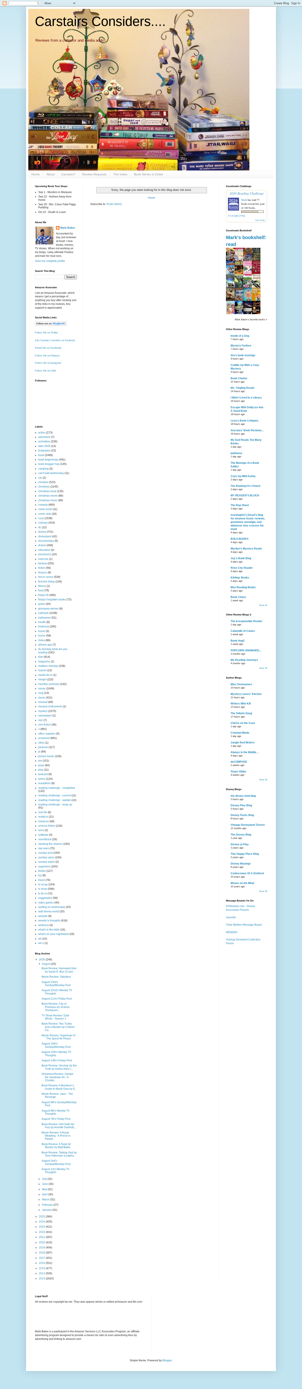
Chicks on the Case (243, 723)
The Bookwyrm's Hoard (245, 486)
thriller (42, 870)
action (42, 432)
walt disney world (48, 911)
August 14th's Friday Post (57, 1060)
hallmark (43, 613)
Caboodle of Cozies (243, 631)
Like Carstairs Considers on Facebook (55, 340)
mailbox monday (48, 665)
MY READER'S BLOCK (245, 495)
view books (260, 220)
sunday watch (46, 861)
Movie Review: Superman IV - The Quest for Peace (59, 1037)
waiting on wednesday (51, 907)
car (40, 477)
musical (43, 702)
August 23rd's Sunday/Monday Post (56, 984)
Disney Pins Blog (241, 805)
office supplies (46, 733)
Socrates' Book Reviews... (247, 430)
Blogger (167, 1360)
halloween (44, 617)
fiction (41, 567)
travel (41, 880)
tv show (42, 888)
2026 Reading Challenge (246, 193)
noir (40, 720)
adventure (44, 437)
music (41, 697)
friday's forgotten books (52, 599)
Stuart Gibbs (238, 771)
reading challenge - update (54, 800)
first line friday (46, 581)
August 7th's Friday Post (56, 1118)
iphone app (45, 644)
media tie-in (45, 675)
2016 (42, 1263)
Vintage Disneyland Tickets (248, 824)
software (43, 834)
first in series (45, 576)
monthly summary (48, 684)
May (45, 1189)
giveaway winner (48, 608)
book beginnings (48, 459)
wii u (41, 943)
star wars (43, 848)
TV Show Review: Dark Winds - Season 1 (55, 1017)
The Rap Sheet (240, 505)
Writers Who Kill (241, 703)
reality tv (43, 816)
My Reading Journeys (244, 660)
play (40, 769)
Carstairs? (68, 174)
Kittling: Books (240, 577)
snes (41, 830)
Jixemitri (231, 917)
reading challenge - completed (56, 787)
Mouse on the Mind (242, 883)
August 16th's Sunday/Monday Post (56, 1045)
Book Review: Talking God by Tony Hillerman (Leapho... (59, 1154)
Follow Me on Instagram (48, 362)
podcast (43, 774)
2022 (42, 1232)
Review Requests (94, 174)
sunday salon (46, 857)
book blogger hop (48, 464)
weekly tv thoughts (49, 920)
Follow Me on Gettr (45, 370)
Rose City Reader (242, 567)
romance (43, 821)
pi (39, 751)
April (45, 1194)
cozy (41, 518)
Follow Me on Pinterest (47, 355)
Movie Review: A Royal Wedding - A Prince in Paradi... (56, 1136)
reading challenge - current (54, 795)
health (42, 622)
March (46, 1199)
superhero (44, 866)
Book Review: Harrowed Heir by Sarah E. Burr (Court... (59, 970)
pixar (41, 765)
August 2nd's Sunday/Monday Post (56, 1162)
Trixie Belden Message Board (244, 924)
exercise (43, 559)
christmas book (47, 491)
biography (44, 450)
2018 (42, 1252)
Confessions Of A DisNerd (247, 873)
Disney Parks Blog (242, 815)
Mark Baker (67, 227)
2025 (42, 1216)
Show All (263, 605)
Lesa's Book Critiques (244, 420)
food (41, 590)
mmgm (42, 679)
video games (46, 902)
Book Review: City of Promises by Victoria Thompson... (55, 1007)
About (50, 174)
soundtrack (45, 839)
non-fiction (44, 724)
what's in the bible (49, 929)
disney (42, 531)
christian (43, 482)
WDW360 (231, 932)
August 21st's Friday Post (57, 998)
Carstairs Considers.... (100, 21)
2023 (42, 1226)
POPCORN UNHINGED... (246, 650)
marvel (42, 670)
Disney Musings (241, 863)
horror (42, 635)
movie (42, 688)
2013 (42, 1278)
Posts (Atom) (114, 204)
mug (41, 692)
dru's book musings (243, 355)
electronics (44, 554)
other (41, 742)
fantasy (42, 563)
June (45, 1184)
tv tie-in (42, 893)
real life (42, 812)
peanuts (43, 747)
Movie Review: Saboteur (56, 976)
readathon (44, 783)
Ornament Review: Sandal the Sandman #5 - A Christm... (57, 1077)
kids (40, 656)
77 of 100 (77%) (236, 216)
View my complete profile (50, 261)
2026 (42, 959)
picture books (46, 756)
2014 (42, 1273)
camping (43, 468)
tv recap (43, 884)
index (41, 640)
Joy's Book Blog (241, 558)
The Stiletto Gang (241, 713)
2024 (42, 1221)
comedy (43, 504)
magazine (44, 661)
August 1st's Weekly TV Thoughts (55, 1171)
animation (44, 441)
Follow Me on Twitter (46, 332)
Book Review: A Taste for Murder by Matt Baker (56, 1146)
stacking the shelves (50, 843)
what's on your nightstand (53, 934)
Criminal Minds (240, 732)
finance (42, 572)
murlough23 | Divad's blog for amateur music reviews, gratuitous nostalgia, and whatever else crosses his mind (248, 522)
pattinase (236, 453)
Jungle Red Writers (243, 742)
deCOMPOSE (239, 761)
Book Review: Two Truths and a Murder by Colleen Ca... (58, 1027)
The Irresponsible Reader (246, 621)
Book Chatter (239, 378)
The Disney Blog (241, 834)
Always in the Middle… (245, 752)
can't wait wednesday (51, 473)
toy (40, 875)
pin (40, 760)
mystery (43, 711)
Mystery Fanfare (241, 345)
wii (40, 938)
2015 (42, 1268)
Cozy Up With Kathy (243, 476)
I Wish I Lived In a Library (246, 397)
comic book (45, 509)
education (44, 549)
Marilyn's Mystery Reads (246, 548)
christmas (44, 486)
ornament (44, 738)
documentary (46, 540)
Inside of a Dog (240, 335)
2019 (42, 1247)
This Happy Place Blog (245, 853)
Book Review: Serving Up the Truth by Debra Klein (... (59, 1067)
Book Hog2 (238, 640)
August (46, 963)
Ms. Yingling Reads (242, 387)
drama (42, 545)
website (43, 916)
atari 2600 (44, 446)
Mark (244, 199)
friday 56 (43, 595)
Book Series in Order (148, 174)
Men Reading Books (243, 587)
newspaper (45, 715)
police (42, 778)
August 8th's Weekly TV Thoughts (56, 1112)
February (48, 1204)
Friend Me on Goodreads (48, 347)
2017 (42, 1257)
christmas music (47, 500)
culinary (43, 522)
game (41, 604)
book (41, 455)
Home (35, 174)
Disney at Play (240, 844)
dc (39, 527)
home (41, 631)
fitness (42, 586)
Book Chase (238, 597)
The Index (120, 174)
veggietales (45, 898)
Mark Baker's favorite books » (251, 319)
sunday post (45, 852)
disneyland (45, 536)
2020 (42, 1242)
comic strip (44, 513)
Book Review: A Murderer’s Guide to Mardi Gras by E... (59, 1087)
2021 (42, 1237)
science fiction (46, 825)
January (47, 1209)
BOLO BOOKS (239, 538)
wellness (43, 925)
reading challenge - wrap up (55, 804)
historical (43, 626)
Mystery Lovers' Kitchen (246, 694)
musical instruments (50, 706)
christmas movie (48, 495)
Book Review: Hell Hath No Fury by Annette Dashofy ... (59, 1126)
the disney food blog (243, 795)
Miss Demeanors (241, 684)
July (45, 1178)
